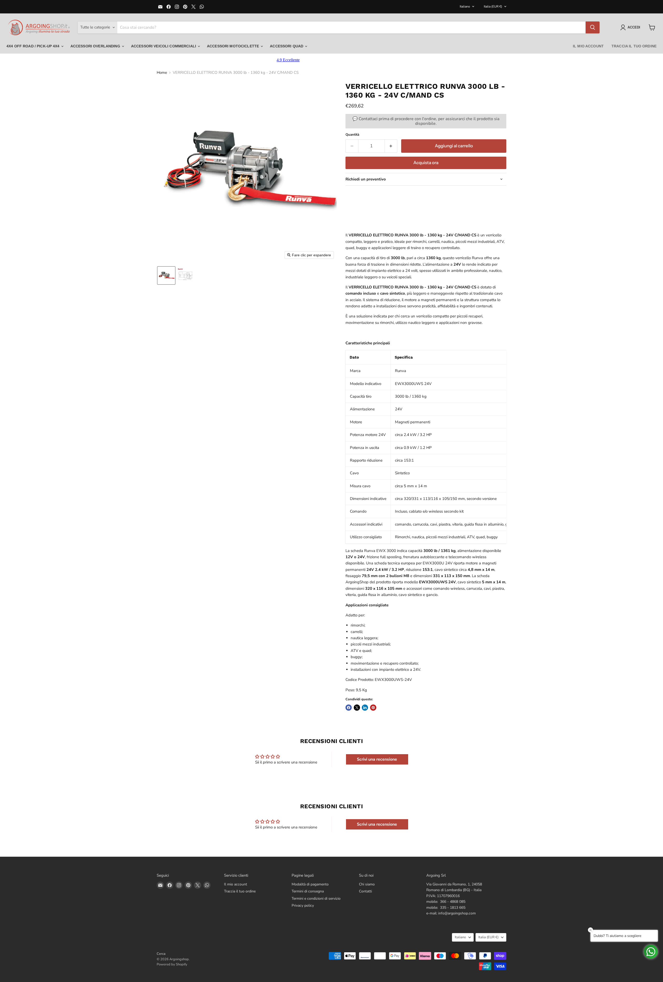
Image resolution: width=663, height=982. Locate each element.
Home (162, 72)
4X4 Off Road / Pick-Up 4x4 (33, 46)
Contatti (365, 891)
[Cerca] (593, 27)
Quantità (352, 135)
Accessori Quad (287, 46)
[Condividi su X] (357, 707)
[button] (631, 27)
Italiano (465, 6)
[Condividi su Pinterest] (373, 707)
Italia (493, 6)
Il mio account (588, 46)
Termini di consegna (308, 891)
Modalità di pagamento (310, 884)
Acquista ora (425, 162)
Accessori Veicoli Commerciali (164, 46)
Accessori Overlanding (95, 46)
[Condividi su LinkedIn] (365, 707)
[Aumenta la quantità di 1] (391, 145)
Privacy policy (303, 905)
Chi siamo (367, 884)
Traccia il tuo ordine (634, 46)
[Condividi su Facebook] (348, 707)
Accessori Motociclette (233, 46)
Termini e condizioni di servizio (316, 898)
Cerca (161, 953)
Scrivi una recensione (377, 759)
